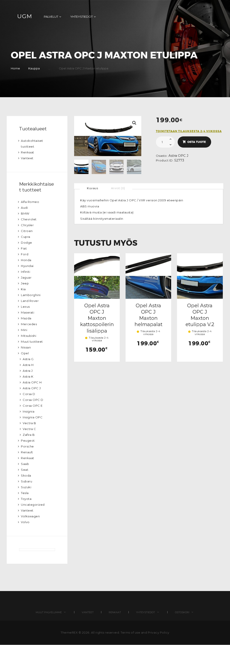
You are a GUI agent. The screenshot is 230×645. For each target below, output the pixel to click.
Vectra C (29, 429)
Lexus (25, 306)
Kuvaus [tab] (92, 188)
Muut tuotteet (32, 341)
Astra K (28, 376)
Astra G (28, 359)
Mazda (26, 318)
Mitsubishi (28, 336)
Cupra (25, 237)
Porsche (27, 446)
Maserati (27, 312)
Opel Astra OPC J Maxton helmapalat (148, 315)
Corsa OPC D (33, 400)
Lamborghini (31, 295)
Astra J (28, 370)
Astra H (28, 365)
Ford (24, 254)
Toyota (26, 499)
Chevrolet (29, 219)
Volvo (25, 522)
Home (15, 68)
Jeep (25, 283)
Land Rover (30, 301)
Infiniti (25, 271)
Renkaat (27, 152)
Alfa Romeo (30, 202)
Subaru (26, 481)
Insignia (28, 411)
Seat (24, 469)
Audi (24, 207)
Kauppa (34, 68)
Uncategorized (33, 504)
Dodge (26, 242)
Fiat (24, 248)
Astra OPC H (32, 382)
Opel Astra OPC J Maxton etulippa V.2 (200, 315)
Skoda (26, 475)
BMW (25, 213)
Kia (23, 289)
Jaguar (26, 277)
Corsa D (29, 394)
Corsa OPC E (33, 405)
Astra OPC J (178, 156)
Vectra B (29, 423)
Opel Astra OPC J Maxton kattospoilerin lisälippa (97, 318)
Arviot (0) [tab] (118, 188)
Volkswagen (30, 516)
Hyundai (27, 266)
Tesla (25, 493)
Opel (25, 353)
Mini (24, 330)
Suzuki (26, 487)
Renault (27, 452)
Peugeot (28, 440)
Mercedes (29, 324)
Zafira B (29, 434)
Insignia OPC (32, 417)
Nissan (26, 347)
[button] (134, 123)
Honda (26, 260)
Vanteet (27, 158)
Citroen (27, 231)
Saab (25, 464)
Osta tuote (196, 142)
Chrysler (27, 225)
